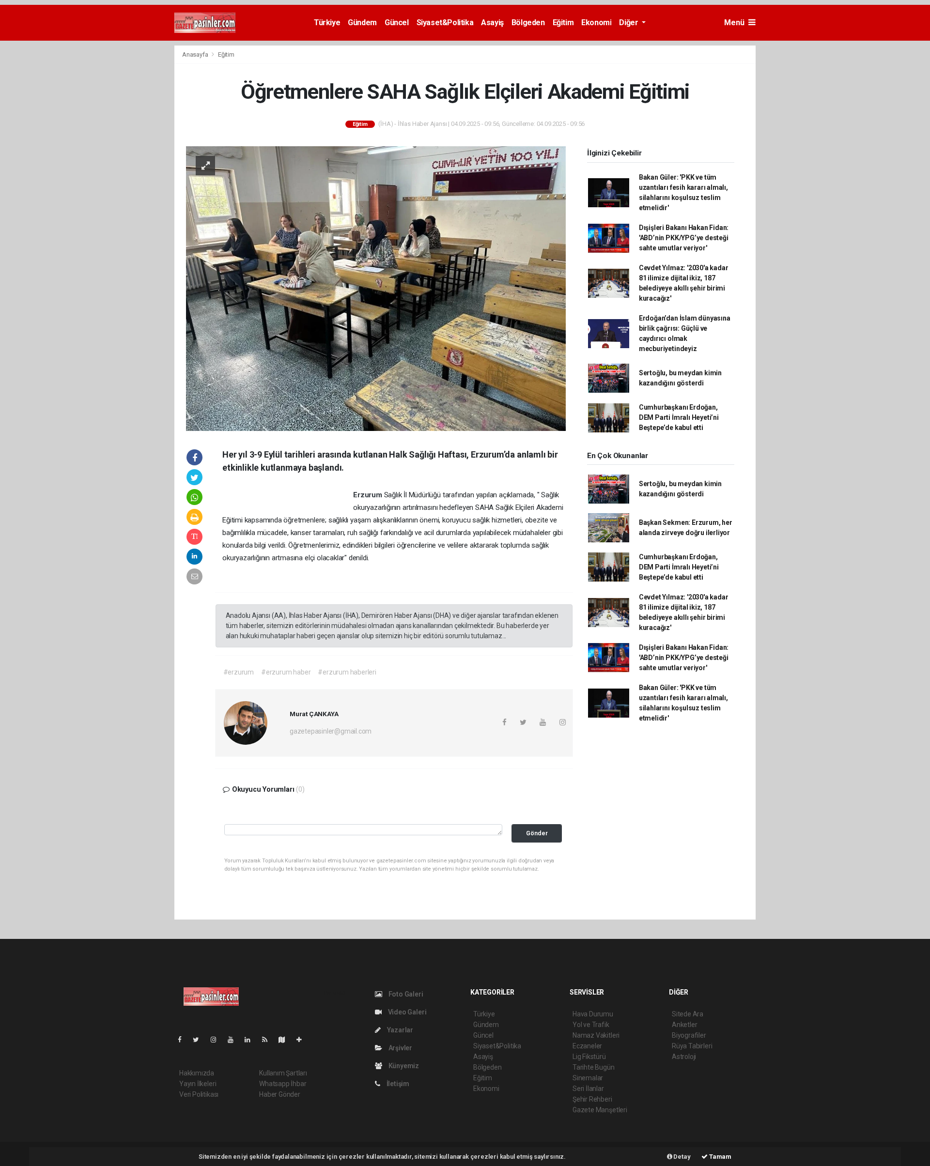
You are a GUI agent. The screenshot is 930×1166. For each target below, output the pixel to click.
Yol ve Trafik (591, 1024)
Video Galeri (406, 1012)
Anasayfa (195, 54)
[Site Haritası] (286, 1039)
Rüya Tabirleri (692, 1046)
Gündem (362, 22)
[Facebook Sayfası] (183, 1039)
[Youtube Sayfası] (234, 1039)
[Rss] (268, 1039)
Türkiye (327, 22)
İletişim (397, 1084)
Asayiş (492, 22)
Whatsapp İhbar (282, 1084)
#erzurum (238, 672)
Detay (681, 1156)
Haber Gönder (279, 1094)
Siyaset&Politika (445, 22)
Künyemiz (403, 1066)
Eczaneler (587, 1046)
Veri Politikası (198, 1094)
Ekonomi (596, 22)
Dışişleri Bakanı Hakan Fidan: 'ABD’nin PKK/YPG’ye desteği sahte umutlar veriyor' (683, 238)
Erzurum (368, 495)
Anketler (684, 1024)
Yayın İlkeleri (197, 1084)
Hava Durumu (593, 1014)
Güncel (397, 22)
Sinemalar (588, 1078)
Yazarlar (399, 1030)
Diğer (629, 22)
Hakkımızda (196, 1073)
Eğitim (563, 22)
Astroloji (684, 1056)
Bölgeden (528, 22)
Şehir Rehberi (592, 1099)
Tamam (719, 1156)
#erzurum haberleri (347, 672)
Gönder (537, 833)
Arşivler (399, 1048)
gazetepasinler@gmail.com (331, 731)
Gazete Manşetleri (600, 1110)
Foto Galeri (405, 994)
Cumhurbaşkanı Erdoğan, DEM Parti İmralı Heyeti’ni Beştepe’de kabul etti (679, 417)
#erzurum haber (285, 672)
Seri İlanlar (588, 1088)
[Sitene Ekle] (303, 1039)
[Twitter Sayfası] (200, 1039)
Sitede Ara (687, 1014)
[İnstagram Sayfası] (217, 1039)
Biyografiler (689, 1035)
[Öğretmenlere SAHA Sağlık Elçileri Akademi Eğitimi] (376, 288)
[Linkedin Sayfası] (251, 1039)
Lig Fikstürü (589, 1056)
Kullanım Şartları (283, 1073)
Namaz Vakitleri (596, 1035)
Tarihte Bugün (594, 1067)
